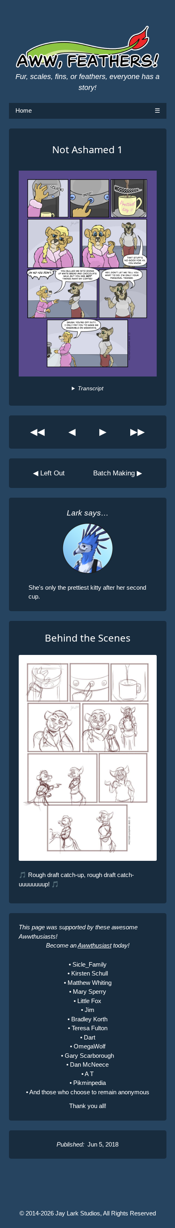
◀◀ (37, 432)
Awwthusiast (95, 945)
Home (23, 110)
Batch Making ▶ (117, 473)
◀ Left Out (49, 473)
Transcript (90, 388)
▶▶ (137, 432)
